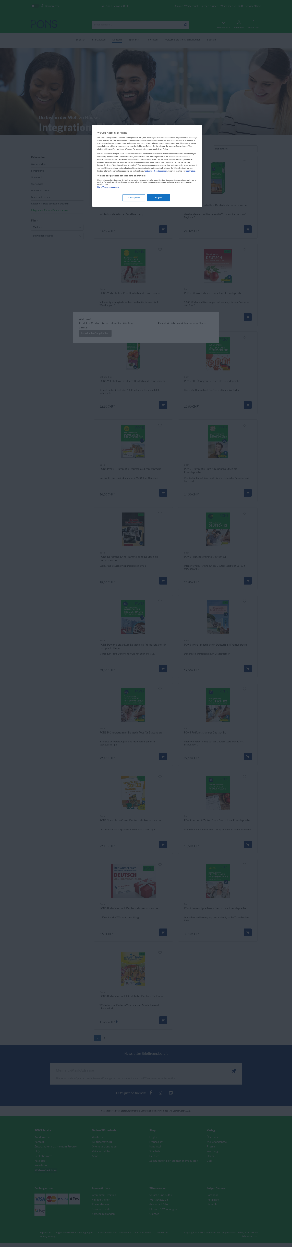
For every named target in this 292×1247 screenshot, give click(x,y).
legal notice (190, 171)
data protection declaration (156, 171)
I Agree (158, 198)
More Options (134, 198)
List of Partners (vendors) (108, 187)
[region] (147, 166)
